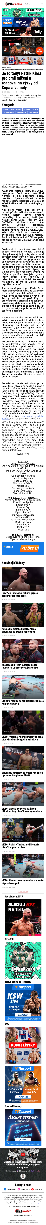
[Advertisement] (23, 159)
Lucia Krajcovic (21, 112)
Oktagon (18, 109)
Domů (3, 67)
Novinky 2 (27, 109)
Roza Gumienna (33, 112)
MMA (12, 109)
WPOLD (22, 92)
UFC (11, 588)
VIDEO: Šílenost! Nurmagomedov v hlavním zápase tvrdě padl (23, 882)
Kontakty (36, 1203)
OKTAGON (13, 624)
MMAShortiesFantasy (30, 1206)
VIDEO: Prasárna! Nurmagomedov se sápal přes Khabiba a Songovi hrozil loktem (22, 738)
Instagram (25, 1189)
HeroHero (16, 1206)
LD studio (35, 1222)
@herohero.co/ (30, 1171)
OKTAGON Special (8, 112)
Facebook (11, 1189)
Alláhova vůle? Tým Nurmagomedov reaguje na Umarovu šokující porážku (20, 666)
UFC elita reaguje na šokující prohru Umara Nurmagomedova (23, 702)
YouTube (38, 1189)
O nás (9, 1206)
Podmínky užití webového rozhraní (18, 1220)
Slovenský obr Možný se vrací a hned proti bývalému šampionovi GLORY (22, 774)
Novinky (9, 67)
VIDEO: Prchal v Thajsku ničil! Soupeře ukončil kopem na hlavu (20, 846)
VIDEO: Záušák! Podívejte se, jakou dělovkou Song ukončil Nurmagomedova (22, 810)
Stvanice (35, 109)
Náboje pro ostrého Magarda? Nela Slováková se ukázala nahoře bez (19, 630)
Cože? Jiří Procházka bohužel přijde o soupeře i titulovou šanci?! (20, 594)
